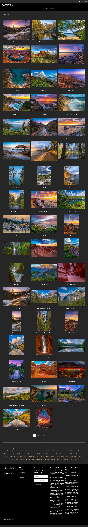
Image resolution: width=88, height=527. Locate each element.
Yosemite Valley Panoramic (44, 296)
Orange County (16, 453)
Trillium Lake (71, 345)
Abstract (24, 5)
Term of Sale (21, 477)
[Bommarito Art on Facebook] (4, 473)
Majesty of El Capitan (16, 199)
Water (49, 451)
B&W (8, 451)
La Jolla (18, 448)
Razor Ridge (71, 78)
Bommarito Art (10, 519)
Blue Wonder (16, 175)
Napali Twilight (44, 272)
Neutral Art (32, 456)
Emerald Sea (44, 393)
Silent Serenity (71, 54)
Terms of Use (21, 475)
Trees (44, 451)
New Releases (43, 5)
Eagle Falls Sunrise (16, 296)
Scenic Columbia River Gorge (16, 393)
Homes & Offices (76, 5)
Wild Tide (16, 151)
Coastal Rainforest (71, 199)
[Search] (85, 8)
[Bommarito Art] (7, 5)
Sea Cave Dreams (44, 418)
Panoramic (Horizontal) (61, 448)
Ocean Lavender (71, 248)
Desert (75, 448)
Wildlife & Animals (72, 451)
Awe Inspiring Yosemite (71, 296)
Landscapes (36, 448)
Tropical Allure (16, 102)
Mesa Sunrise (71, 369)
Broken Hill (71, 224)
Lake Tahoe (65, 459)
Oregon (22, 459)
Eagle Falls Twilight (16, 30)
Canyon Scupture (71, 272)
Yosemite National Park (62, 456)
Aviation (82, 448)
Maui (38, 456)
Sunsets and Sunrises (35, 451)
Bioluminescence (30, 459)
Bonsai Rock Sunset (71, 127)
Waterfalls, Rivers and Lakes (59, 451)
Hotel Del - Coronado (50, 459)
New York (19, 456)
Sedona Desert (44, 54)
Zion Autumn (44, 127)
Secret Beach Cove (16, 127)
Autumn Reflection (44, 30)
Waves (29, 5)
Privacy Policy (22, 472)
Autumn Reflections (16, 418)
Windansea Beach (80, 453)
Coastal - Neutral (14, 459)
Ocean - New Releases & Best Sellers (64, 453)
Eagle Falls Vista (16, 321)
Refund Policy (21, 479)
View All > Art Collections (63, 5)
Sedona (80, 456)
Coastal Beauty (44, 102)
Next (51, 435)
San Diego (18, 5)
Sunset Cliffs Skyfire (44, 199)
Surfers (79, 451)
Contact (52, 8)
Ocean (33, 5)
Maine (71, 459)
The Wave (44, 369)
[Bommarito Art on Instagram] (9, 473)
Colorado (12, 456)
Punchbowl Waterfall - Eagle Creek (16, 248)
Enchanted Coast (44, 224)
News (47, 8)
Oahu (76, 459)
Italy (12, 451)
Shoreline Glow (71, 175)
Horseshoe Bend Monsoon (16, 54)
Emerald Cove (16, 78)
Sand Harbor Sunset (44, 151)
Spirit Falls (16, 272)
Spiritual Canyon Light (44, 345)
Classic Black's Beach (71, 102)
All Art (6, 448)
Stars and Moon (24, 451)
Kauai (42, 456)
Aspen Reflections (16, 345)
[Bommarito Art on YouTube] (7, 473)
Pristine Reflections (71, 151)
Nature (17, 451)
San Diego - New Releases (29, 453)
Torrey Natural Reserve (71, 321)
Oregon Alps (71, 393)
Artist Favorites (52, 5)
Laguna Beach (73, 456)
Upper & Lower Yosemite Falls (44, 321)
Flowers (70, 448)
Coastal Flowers (44, 78)
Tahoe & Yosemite (50, 456)
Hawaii (37, 5)
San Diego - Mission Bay (42, 453)
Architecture (50, 448)
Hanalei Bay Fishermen (71, 30)
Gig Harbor (16, 224)
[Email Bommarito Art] (12, 473)
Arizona (52, 453)
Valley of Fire (44, 248)
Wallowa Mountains (16, 369)
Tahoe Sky (44, 175)
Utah (7, 456)
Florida (58, 459)
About (84, 5)
